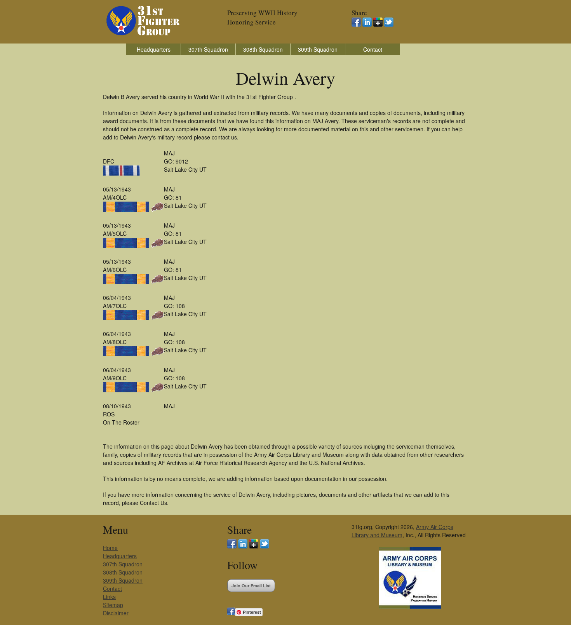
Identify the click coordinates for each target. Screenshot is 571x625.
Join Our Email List (251, 585)
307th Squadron (208, 49)
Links (109, 597)
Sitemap (113, 605)
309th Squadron (318, 49)
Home (110, 548)
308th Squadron (263, 49)
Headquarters (154, 49)
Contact (372, 49)
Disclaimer (116, 613)
